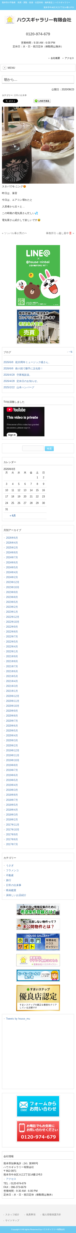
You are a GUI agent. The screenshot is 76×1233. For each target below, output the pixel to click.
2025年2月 (12, 547)
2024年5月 (12, 567)
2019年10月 (12, 760)
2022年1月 (12, 651)
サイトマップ (12, 1220)
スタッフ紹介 (12, 1214)
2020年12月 (12, 696)
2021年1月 (12, 690)
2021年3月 (12, 686)
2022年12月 (12, 616)
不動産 (10, 875)
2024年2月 (12, 577)
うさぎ (10, 865)
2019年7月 (12, 770)
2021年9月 (12, 656)
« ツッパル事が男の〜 (14, 233)
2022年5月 (12, 641)
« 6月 (13, 515)
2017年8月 (12, 839)
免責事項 (30, 1214)
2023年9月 (12, 592)
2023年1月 (12, 611)
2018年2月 (12, 819)
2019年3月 (12, 789)
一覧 (70, 352)
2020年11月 (12, 700)
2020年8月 (12, 715)
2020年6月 (12, 725)
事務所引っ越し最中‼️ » (60, 233)
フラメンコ (12, 870)
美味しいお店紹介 (16, 895)
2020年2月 (12, 745)
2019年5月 (12, 780)
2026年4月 (12, 542)
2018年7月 (12, 799)
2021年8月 (12, 661)
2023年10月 (12, 587)
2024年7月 (12, 557)
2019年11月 (12, 755)
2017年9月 (12, 834)
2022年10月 (12, 621)
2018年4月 (12, 809)
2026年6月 (12, 537)
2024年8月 (12, 552)
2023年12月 (12, 582)
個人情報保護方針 (51, 1214)
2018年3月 (12, 814)
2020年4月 (12, 735)
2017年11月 (12, 824)
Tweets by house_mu (18, 1018)
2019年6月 (12, 775)
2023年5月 (12, 601)
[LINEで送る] (42, 100)
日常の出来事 (20, 95)
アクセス (69, 58)
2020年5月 (12, 730)
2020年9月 (12, 710)
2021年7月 (12, 666)
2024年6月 (12, 562)
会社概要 (55, 58)
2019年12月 (12, 750)
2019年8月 (12, 765)
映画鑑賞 (11, 890)
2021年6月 (12, 671)
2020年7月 (12, 720)
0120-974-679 (38, 34)
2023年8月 (12, 597)
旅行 (8, 880)
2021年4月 (12, 681)
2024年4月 (12, 572)
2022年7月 (12, 636)
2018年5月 (12, 804)
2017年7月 (12, 844)
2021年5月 (12, 676)
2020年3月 (12, 740)
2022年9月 (12, 626)
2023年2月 (12, 606)
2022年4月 (12, 646)
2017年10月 (12, 829)
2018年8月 (12, 794)
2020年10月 (12, 705)
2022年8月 (12, 631)
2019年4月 (12, 785)
